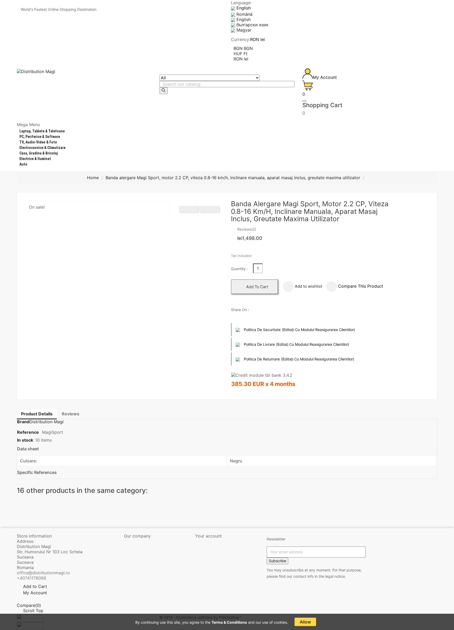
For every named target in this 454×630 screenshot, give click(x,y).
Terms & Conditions (229, 622)
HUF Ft (240, 53)
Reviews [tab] (70, 413)
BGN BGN (243, 48)
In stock (25, 440)
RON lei (241, 58)
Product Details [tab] (37, 413)
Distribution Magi (46, 421)
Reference (28, 432)
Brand (23, 421)
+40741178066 (31, 578)
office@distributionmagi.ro (43, 572)
